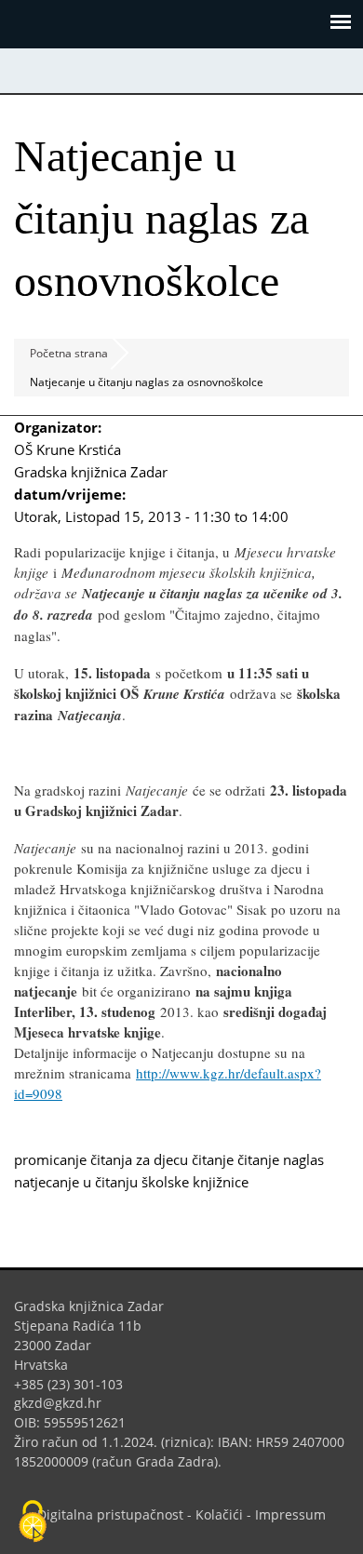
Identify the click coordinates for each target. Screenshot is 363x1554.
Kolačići (219, 1514)
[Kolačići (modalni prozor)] (32, 1522)
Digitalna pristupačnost (110, 1514)
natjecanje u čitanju (76, 1181)
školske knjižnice (195, 1181)
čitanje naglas (280, 1159)
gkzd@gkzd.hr (64, 1403)
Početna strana (69, 353)
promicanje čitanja (73, 1159)
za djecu (162, 1159)
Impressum (290, 1514)
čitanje (213, 1159)
